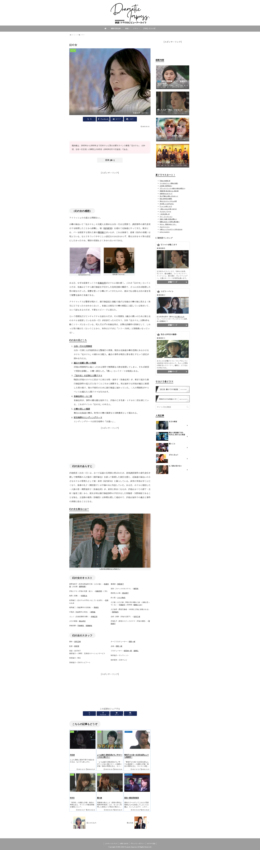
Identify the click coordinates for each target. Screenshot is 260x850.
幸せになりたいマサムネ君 (168, 201)
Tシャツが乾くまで (166, 206)
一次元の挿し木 (165, 214)
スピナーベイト (165, 227)
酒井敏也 (115, 612)
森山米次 (82, 621)
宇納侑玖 (80, 625)
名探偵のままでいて (166, 193)
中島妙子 (122, 605)
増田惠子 (102, 232)
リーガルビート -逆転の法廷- (169, 183)
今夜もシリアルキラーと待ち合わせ (171, 229)
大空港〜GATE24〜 (166, 186)
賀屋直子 (120, 584)
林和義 (92, 612)
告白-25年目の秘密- (166, 199)
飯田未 (136, 588)
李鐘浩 (96, 607)
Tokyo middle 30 (165, 181)
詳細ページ (172, 282)
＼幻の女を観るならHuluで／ (110, 569)
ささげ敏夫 (121, 597)
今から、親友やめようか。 (168, 224)
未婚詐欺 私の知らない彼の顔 (169, 191)
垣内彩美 (108, 228)
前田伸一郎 (128, 651)
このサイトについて (111, 843)
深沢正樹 (77, 641)
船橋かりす (138, 605)
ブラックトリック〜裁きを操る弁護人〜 (172, 188)
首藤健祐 (89, 625)
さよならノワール (165, 211)
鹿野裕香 (82, 586)
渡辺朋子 (125, 593)
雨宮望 (76, 646)
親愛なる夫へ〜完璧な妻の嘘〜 (170, 222)
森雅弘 (136, 651)
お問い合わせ (124, 843)
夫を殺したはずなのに (167, 204)
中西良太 (84, 595)
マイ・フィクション (166, 216)
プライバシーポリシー (137, 843)
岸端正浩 (94, 616)
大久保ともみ (179, 317)
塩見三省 (137, 616)
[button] (130, 119)
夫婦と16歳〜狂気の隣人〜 (168, 219)
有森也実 (102, 283)
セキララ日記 (151, 843)
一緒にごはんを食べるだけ (168, 209)
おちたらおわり (165, 232)
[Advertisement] (110, 133)
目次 (107, 160)
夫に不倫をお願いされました (169, 196)
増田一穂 (132, 641)
